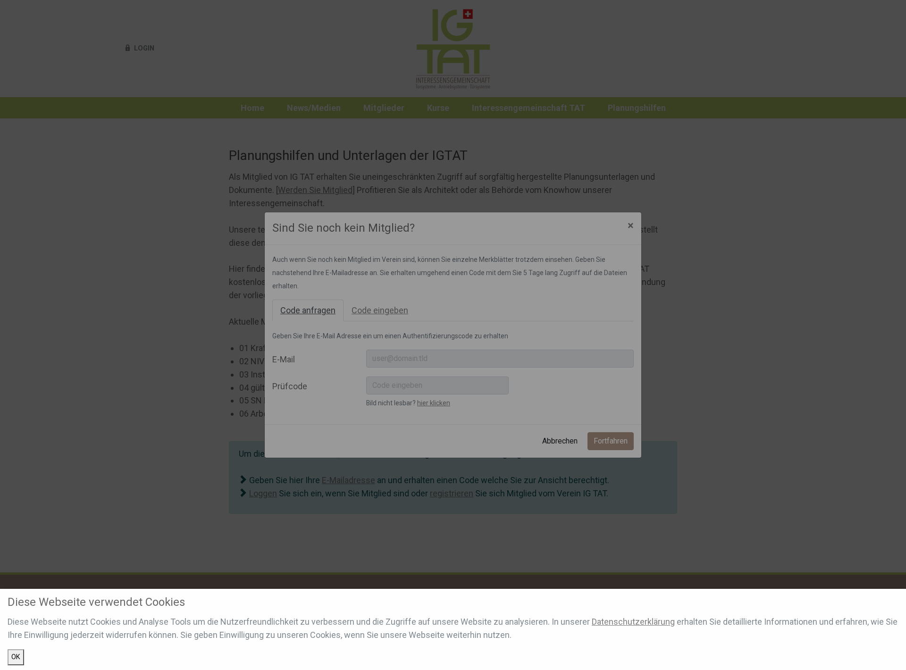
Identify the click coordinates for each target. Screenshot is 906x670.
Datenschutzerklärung (633, 622)
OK (15, 657)
